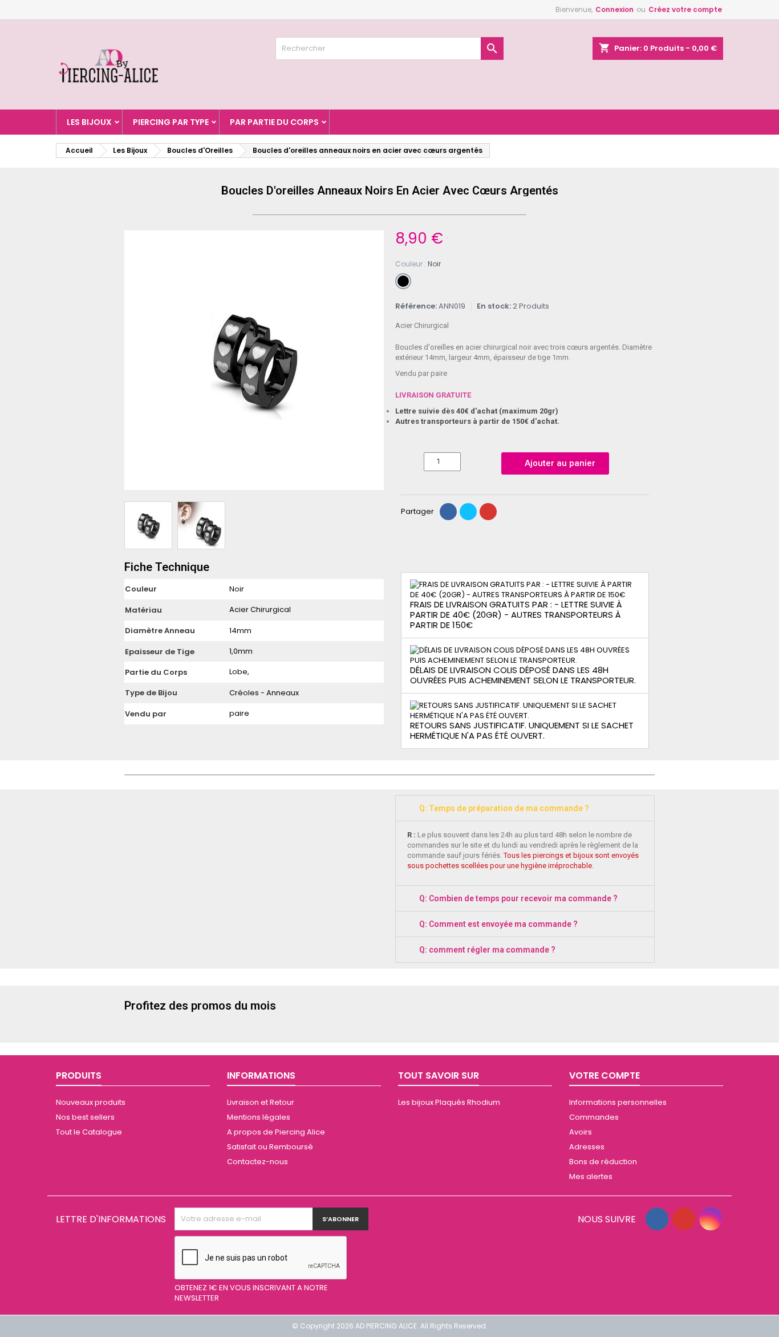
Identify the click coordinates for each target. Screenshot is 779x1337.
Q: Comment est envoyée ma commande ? (498, 924)
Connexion (614, 9)
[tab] (525, 808)
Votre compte (604, 1075)
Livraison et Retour (260, 1102)
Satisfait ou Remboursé (270, 1146)
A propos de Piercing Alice (276, 1132)
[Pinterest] (488, 511)
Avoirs (580, 1132)
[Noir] (403, 281)
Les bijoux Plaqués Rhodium (449, 1102)
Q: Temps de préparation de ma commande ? (504, 808)
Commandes (594, 1117)
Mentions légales (258, 1117)
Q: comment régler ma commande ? (487, 949)
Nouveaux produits (90, 1102)
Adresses (586, 1146)
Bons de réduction (603, 1161)
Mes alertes (590, 1176)
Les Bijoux (89, 122)
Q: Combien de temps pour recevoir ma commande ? (518, 898)
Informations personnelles (618, 1102)
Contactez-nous (257, 1161)
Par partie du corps (274, 122)
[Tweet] (468, 511)
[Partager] (448, 511)
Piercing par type (171, 122)
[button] (134, 360)
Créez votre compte (685, 9)
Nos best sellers (85, 1117)
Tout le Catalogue (89, 1132)
